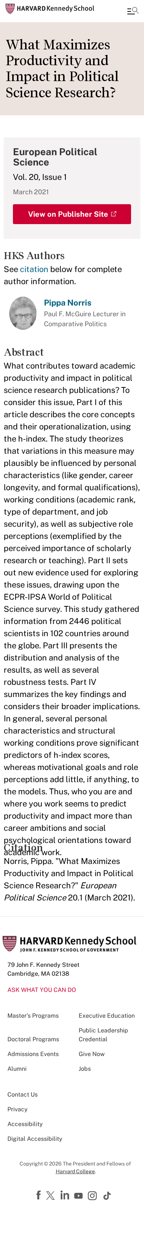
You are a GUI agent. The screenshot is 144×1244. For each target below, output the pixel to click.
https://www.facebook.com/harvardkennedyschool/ (39, 1195)
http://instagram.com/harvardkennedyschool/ (93, 1196)
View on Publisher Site (68, 214)
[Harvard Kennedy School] (50, 9)
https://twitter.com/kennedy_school (51, 1196)
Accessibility (25, 1124)
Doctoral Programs (33, 1039)
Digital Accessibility (34, 1138)
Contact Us (22, 1094)
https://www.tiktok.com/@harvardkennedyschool (107, 1196)
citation (34, 269)
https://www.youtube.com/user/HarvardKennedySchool (79, 1196)
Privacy (17, 1109)
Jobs (85, 1068)
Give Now (91, 1053)
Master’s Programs (33, 1015)
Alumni (17, 1068)
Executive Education (107, 1015)
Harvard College (75, 1171)
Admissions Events (33, 1053)
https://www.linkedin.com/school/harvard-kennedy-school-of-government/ (65, 1195)
